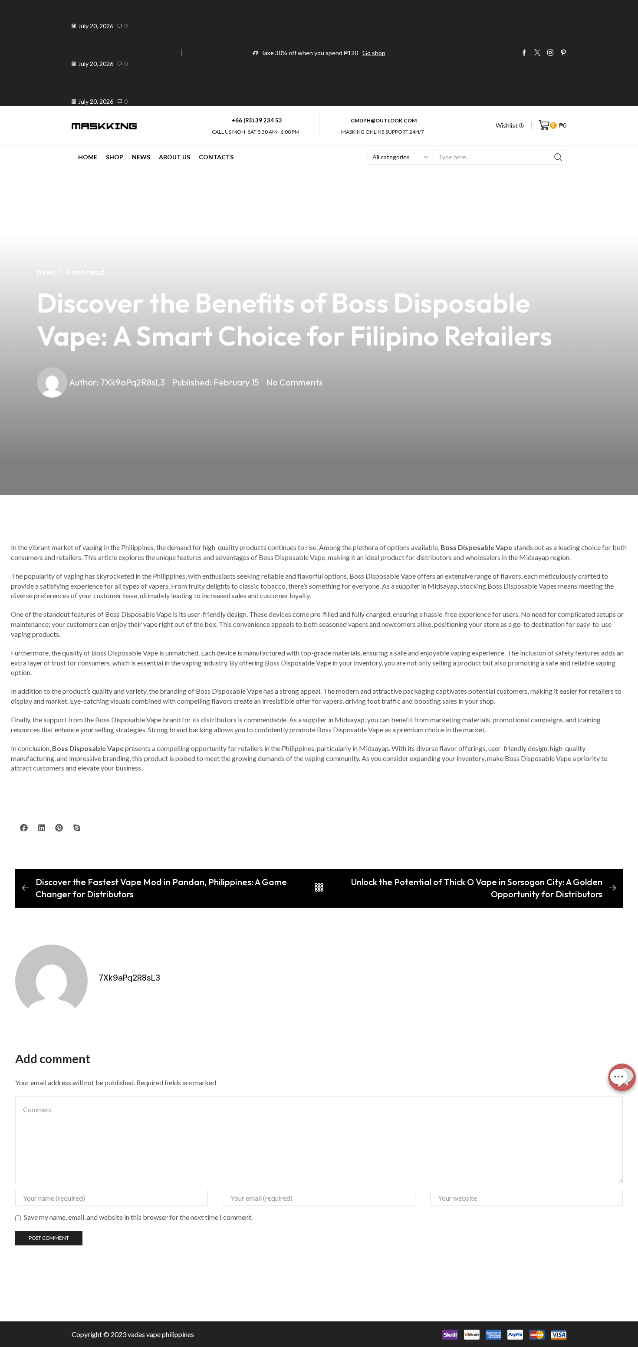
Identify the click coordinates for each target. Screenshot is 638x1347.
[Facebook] (524, 52)
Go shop (373, 52)
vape (153, 1334)
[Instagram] (550, 52)
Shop (114, 157)
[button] (24, 828)
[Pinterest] (563, 52)
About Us (174, 157)
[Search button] (558, 157)
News (141, 157)
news (46, 272)
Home (87, 157)
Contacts (216, 157)
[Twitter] (537, 52)
